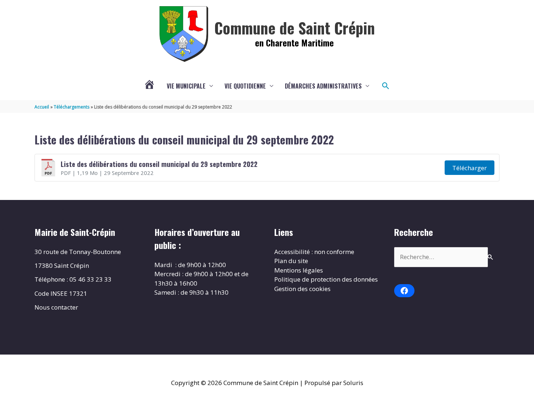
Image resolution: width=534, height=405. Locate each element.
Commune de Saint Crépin (294, 27)
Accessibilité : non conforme (314, 252)
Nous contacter (56, 307)
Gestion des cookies (302, 289)
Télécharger (469, 168)
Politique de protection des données (326, 279)
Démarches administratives (323, 86)
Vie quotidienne (245, 86)
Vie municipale (186, 86)
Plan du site (291, 261)
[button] (386, 86)
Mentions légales (298, 270)
